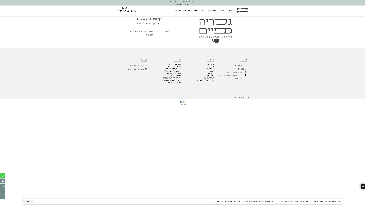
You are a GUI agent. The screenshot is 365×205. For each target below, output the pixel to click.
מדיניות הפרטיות (217, 201)
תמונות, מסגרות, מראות (172, 80)
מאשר (28, 201)
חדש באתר (212, 10)
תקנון (212, 71)
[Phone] (3, 181)
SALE (203, 10)
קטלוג (178, 59)
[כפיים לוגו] (242, 9)
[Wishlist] (124, 11)
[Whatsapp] (3, 176)
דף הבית (230, 10)
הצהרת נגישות (209, 78)
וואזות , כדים (176, 75)
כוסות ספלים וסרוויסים (173, 73)
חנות (195, 10)
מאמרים (187, 10)
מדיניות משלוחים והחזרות (205, 80)
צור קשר (178, 10)
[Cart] (121, 11)
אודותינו (221, 10)
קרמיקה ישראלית (175, 64)
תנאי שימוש (210, 75)
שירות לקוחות (242, 59)
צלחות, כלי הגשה (175, 71)
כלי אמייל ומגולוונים (174, 82)
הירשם (186, 4)
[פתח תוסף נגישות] (363, 186)
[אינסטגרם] (128, 11)
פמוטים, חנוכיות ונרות (173, 69)
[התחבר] (135, 11)
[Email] (3, 186)
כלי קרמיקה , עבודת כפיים (172, 78)
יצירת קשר (210, 69)
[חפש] (118, 11)
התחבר (179, 4)
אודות (212, 66)
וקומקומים (168, 75)
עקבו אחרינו (143, 59)
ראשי (212, 59)
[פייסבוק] (131, 11)
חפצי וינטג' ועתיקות (174, 66)
